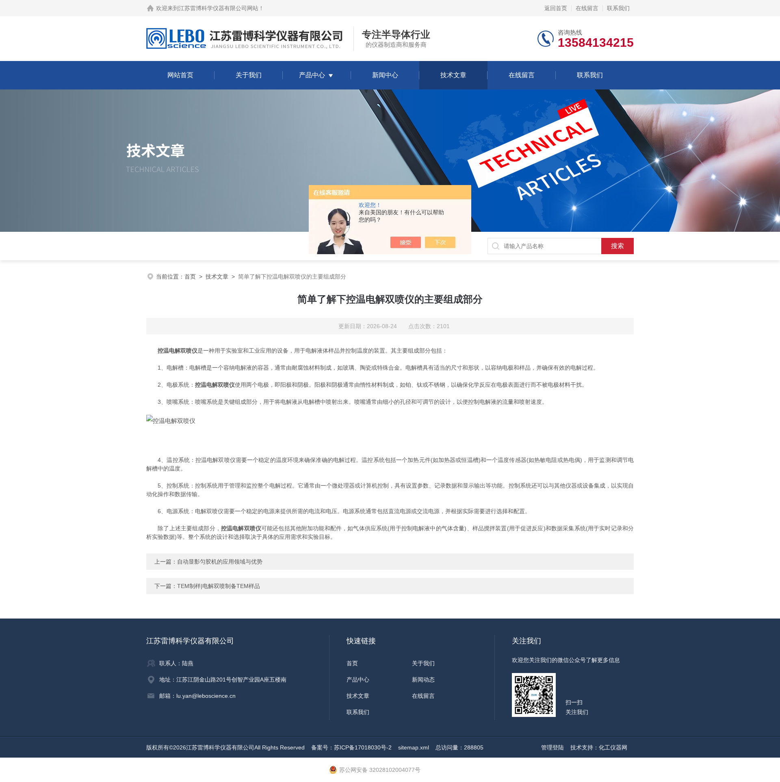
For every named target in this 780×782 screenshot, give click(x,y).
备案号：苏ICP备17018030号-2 (351, 747)
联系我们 (618, 8)
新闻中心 (385, 75)
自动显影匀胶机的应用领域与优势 (219, 561)
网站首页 (180, 75)
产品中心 (312, 75)
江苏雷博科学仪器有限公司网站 (218, 8)
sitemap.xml (413, 747)
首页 (190, 276)
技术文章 (453, 75)
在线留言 (587, 8)
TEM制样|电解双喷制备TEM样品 (218, 586)
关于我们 (249, 75)
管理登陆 (552, 747)
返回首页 (555, 8)
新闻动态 (423, 679)
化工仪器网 (613, 747)
